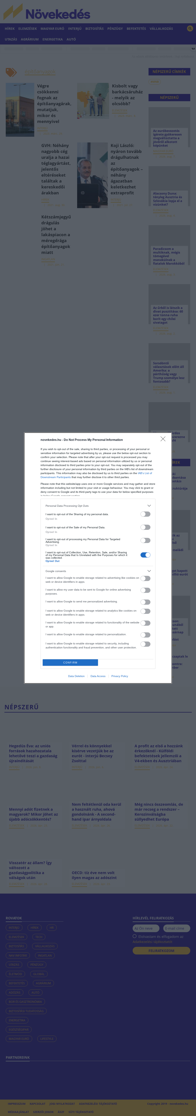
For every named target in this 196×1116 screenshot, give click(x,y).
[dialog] (98, 558)
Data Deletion (76, 676)
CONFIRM (70, 662)
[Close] (164, 440)
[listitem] (98, 506)
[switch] (145, 514)
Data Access (98, 676)
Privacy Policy (119, 676)
